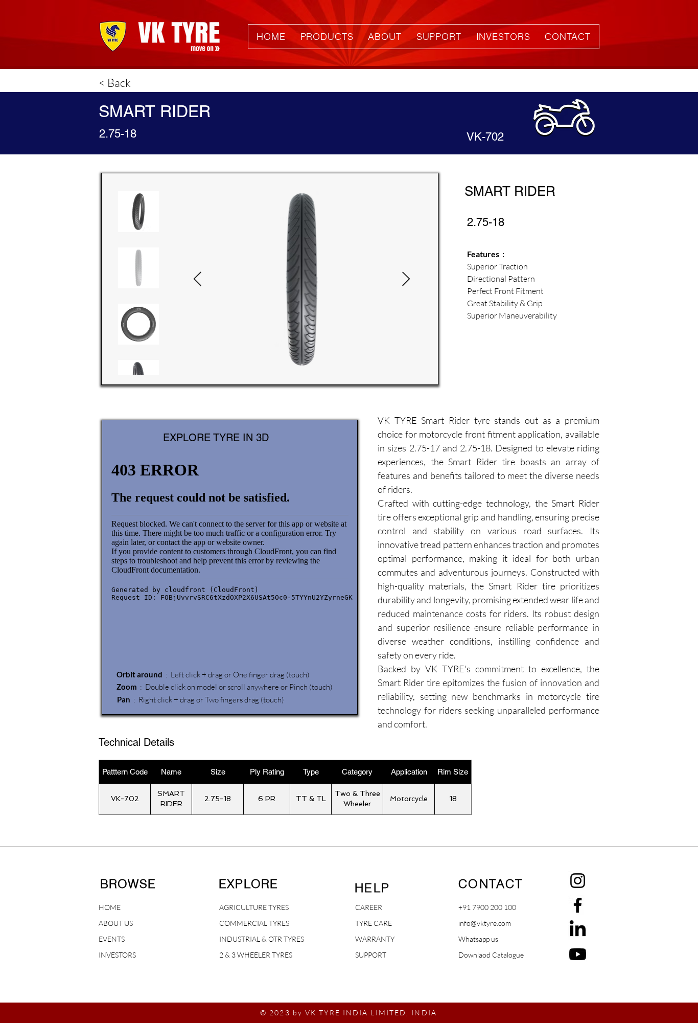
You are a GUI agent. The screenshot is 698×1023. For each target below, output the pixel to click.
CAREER (368, 907)
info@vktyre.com (484, 923)
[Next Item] (405, 279)
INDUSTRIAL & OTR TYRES (246, 939)
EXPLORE (248, 883)
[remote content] (230, 572)
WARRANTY (374, 939)
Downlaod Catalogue (491, 954)
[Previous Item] (197, 279)
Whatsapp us (478, 939)
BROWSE (128, 883)
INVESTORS (117, 954)
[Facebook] (578, 905)
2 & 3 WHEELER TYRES (246, 954)
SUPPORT (370, 954)
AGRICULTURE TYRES (246, 907)
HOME (110, 907)
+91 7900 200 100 (487, 907)
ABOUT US (116, 923)
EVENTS (112, 939)
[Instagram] (578, 881)
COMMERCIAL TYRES (246, 923)
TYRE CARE (373, 923)
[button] (327, 37)
